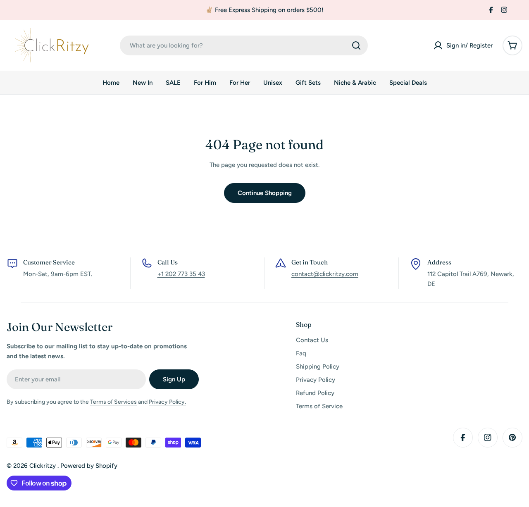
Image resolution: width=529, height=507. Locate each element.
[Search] (356, 45)
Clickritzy (43, 465)
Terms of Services (113, 401)
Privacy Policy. (167, 401)
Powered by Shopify (88, 465)
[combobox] (244, 45)
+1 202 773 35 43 (181, 274)
